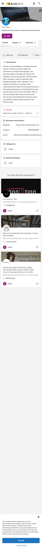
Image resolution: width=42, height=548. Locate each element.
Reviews (30, 43)
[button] (38, 517)
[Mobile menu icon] (2, 3)
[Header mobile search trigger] (39, 3)
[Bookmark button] (37, 211)
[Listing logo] (6, 21)
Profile (5, 43)
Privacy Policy (22, 545)
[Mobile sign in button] (33, 3)
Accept (21, 540)
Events (17, 43)
